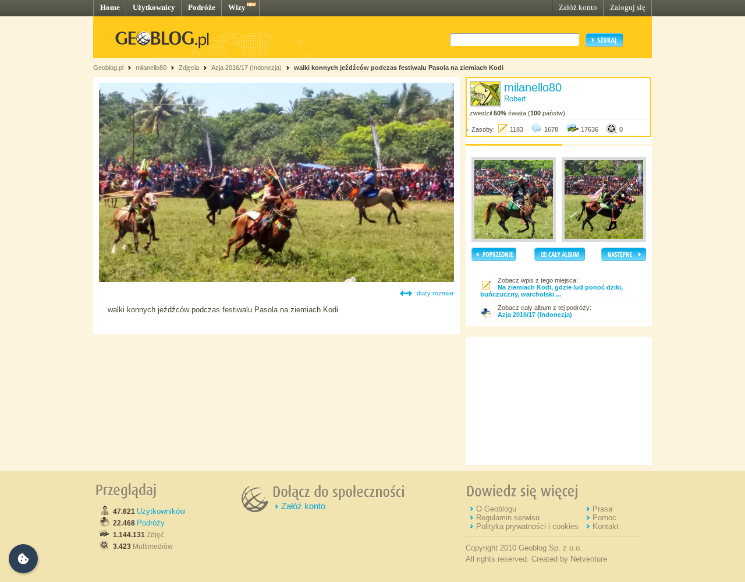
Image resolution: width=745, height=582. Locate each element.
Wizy (237, 7)
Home (110, 7)
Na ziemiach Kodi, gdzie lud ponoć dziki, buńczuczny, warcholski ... (551, 291)
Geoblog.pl (108, 67)
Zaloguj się (627, 7)
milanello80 (151, 67)
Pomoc (604, 517)
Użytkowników (161, 511)
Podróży (151, 522)
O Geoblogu (496, 509)
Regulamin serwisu (508, 517)
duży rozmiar (435, 293)
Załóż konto (578, 7)
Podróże (201, 7)
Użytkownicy (154, 7)
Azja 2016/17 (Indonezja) (246, 67)
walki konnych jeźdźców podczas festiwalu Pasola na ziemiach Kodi (398, 67)
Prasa (602, 509)
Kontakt (606, 526)
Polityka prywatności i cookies (527, 526)
